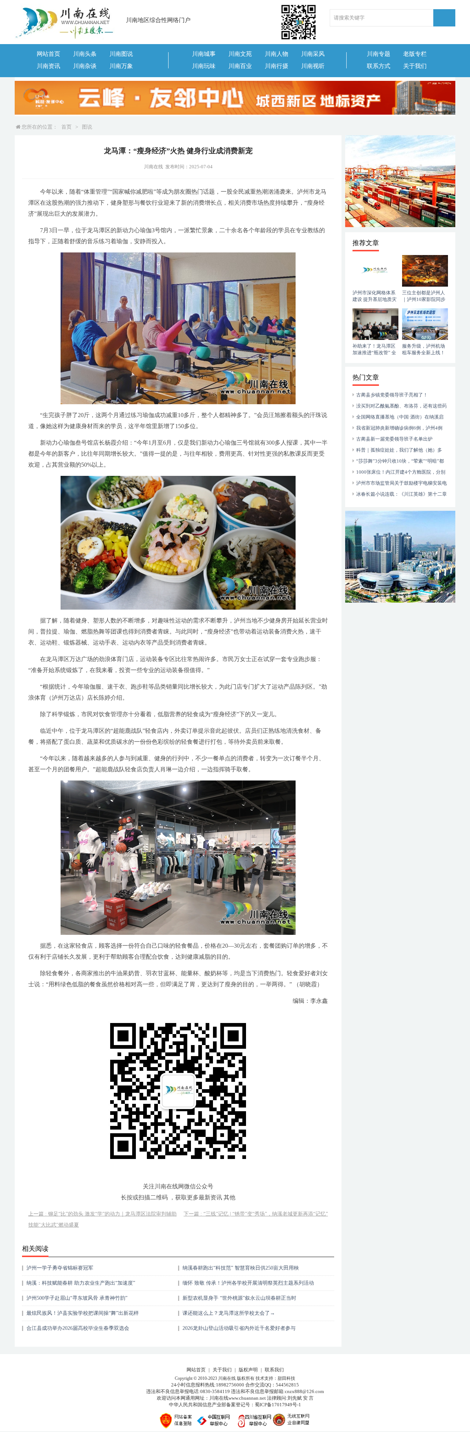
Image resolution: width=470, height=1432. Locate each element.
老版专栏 (415, 54)
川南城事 (204, 54)
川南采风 (313, 54)
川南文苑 (240, 54)
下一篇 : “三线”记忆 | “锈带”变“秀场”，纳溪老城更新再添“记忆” (256, 1214)
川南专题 (378, 54)
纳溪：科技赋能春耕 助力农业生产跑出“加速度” (80, 1283)
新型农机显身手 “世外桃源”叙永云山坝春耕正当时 (239, 1298)
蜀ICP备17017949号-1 (278, 1404)
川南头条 (85, 54)
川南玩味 (204, 66)
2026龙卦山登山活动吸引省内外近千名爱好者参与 (239, 1328)
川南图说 (121, 54)
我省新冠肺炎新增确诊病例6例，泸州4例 (399, 428)
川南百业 (240, 66)
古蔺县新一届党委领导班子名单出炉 (394, 439)
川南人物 (276, 54)
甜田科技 (286, 1378)
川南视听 (313, 66)
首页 (66, 127)
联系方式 (378, 66)
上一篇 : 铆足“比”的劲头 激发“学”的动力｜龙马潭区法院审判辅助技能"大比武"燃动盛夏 (102, 1219)
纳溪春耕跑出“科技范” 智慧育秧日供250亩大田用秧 (240, 1268)
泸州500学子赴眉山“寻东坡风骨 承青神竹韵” (76, 1298)
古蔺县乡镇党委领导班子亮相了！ (392, 395)
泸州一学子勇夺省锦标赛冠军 (59, 1268)
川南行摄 (276, 66)
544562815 (287, 1385)
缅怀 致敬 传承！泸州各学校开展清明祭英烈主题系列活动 (248, 1283)
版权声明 (248, 1369)
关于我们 (415, 66)
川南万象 (121, 66)
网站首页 (48, 54)
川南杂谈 (85, 66)
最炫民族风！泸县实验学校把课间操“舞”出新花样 (82, 1313)
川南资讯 (48, 66)
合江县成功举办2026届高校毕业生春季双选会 (77, 1328)
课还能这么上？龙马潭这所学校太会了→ (228, 1313)
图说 (87, 127)
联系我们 (274, 1369)
